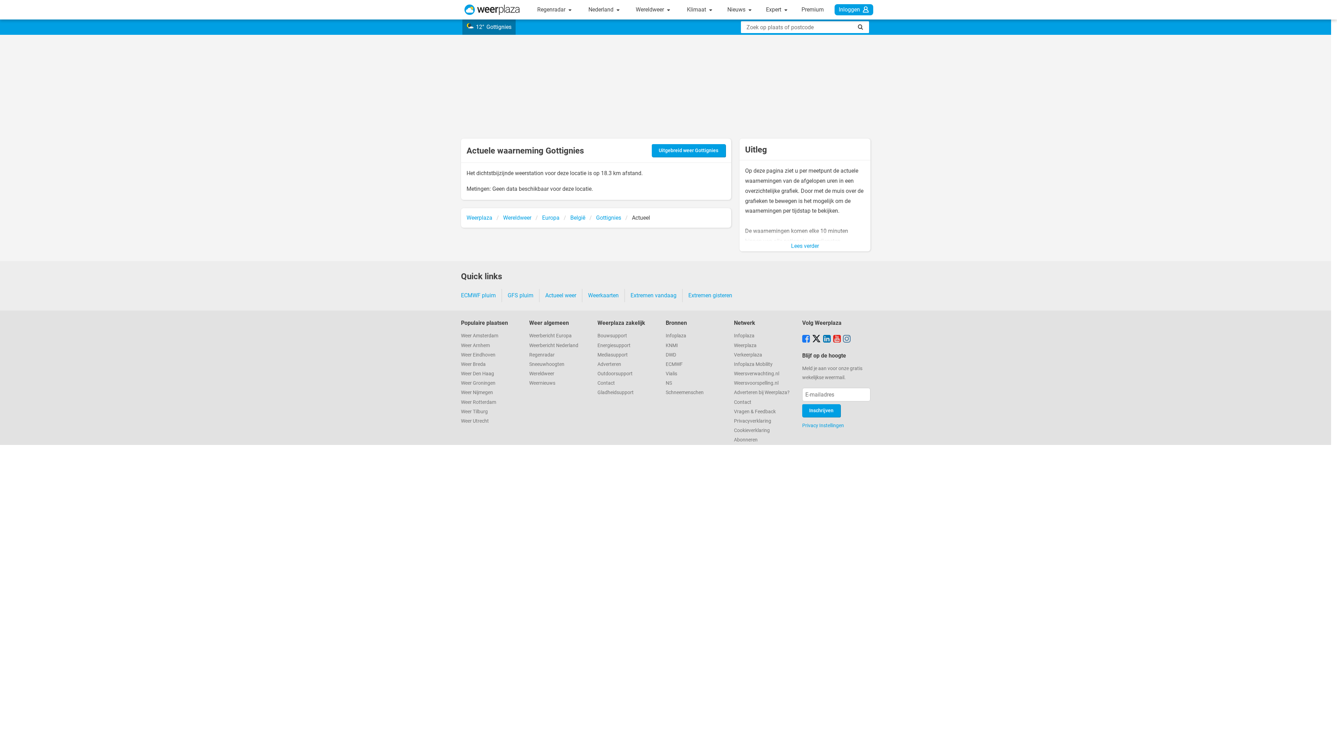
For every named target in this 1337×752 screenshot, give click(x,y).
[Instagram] (847, 339)
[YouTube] (837, 339)
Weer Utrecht (475, 421)
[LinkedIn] (827, 339)
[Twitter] (816, 339)
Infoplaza (676, 336)
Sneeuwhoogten (546, 364)
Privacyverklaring (752, 421)
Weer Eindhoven (478, 355)
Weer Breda (473, 364)
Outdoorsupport (615, 374)
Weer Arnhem (475, 345)
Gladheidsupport (615, 392)
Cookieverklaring (752, 430)
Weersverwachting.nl (756, 374)
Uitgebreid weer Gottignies (688, 151)
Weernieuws (542, 383)
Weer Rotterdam (478, 402)
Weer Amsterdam (479, 336)
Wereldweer (650, 9)
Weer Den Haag (477, 374)
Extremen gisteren (710, 295)
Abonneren (746, 440)
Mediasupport (612, 355)
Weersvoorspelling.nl (756, 383)
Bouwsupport (612, 336)
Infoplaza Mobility (753, 364)
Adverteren (609, 364)
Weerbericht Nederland (553, 345)
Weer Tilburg (474, 412)
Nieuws (737, 9)
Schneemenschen (685, 392)
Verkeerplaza (748, 355)
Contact (606, 383)
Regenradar (552, 9)
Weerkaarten (603, 295)
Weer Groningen (478, 383)
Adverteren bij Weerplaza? (762, 392)
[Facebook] (806, 339)
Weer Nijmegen (477, 392)
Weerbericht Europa (550, 336)
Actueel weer (560, 295)
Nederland (601, 9)
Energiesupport (614, 345)
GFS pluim (520, 295)
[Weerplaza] (492, 9)
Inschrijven (821, 411)
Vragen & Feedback (755, 412)
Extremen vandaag (654, 295)
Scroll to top (1325, 740)
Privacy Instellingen (823, 425)
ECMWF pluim (478, 295)
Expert (774, 9)
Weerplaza (745, 345)
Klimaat (697, 9)
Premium (813, 9)
